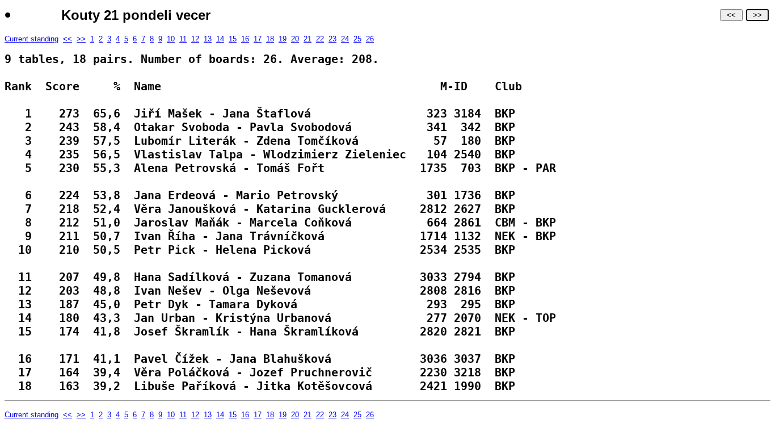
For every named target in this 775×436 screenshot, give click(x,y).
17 (258, 39)
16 (245, 39)
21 (307, 39)
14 (220, 39)
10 (171, 39)
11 (183, 39)
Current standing (31, 39)
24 (345, 39)
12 (195, 39)
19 (283, 39)
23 (332, 39)
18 (270, 39)
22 (320, 39)
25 (357, 39)
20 (295, 39)
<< (731, 15)
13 (208, 39)
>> (757, 15)
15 (233, 39)
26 (370, 39)
